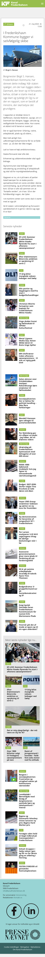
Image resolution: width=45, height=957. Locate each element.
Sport (22, 234)
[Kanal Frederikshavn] (14, 3)
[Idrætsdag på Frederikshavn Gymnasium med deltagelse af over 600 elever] (11, 448)
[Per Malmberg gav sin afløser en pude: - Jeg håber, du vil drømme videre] (11, 434)
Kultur (22, 863)
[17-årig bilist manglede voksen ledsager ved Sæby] (11, 275)
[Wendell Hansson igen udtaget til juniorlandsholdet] (11, 419)
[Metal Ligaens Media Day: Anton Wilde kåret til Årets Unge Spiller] (11, 340)
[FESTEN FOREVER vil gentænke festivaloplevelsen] (11, 867)
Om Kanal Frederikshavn (22, 949)
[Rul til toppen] (40, 952)
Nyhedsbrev (35, 947)
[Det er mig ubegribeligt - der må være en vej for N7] (22, 716)
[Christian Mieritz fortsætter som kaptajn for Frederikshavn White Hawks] (11, 305)
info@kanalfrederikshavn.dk (14, 891)
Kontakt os (18, 897)
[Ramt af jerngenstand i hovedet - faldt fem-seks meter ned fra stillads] (31, 741)
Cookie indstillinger (11, 947)
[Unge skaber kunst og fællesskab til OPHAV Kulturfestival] (11, 322)
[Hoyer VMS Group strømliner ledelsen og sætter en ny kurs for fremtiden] (11, 503)
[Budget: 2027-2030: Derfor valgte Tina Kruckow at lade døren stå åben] (11, 486)
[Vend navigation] (42, 3)
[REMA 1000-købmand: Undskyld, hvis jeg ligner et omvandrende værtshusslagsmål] (11, 466)
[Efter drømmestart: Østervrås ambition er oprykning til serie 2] (11, 258)
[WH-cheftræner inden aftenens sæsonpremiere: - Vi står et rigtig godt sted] (11, 355)
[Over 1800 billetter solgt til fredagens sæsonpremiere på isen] (13, 741)
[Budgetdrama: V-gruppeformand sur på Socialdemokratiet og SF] (11, 588)
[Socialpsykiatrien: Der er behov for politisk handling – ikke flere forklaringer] (11, 400)
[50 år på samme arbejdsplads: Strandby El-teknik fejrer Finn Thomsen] (11, 570)
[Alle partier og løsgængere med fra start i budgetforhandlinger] (11, 290)
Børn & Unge (24, 318)
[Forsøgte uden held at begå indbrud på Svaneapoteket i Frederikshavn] (11, 835)
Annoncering (21, 895)
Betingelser (25, 947)
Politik (22, 285)
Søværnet (7, 217)
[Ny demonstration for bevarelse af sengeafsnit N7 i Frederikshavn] (11, 518)
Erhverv (22, 429)
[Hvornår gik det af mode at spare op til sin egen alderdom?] (11, 626)
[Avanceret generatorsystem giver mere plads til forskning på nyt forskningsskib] (11, 553)
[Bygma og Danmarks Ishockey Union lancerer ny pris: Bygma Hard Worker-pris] (11, 817)
